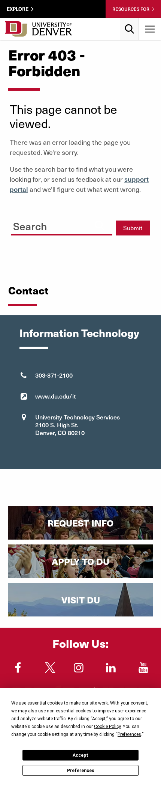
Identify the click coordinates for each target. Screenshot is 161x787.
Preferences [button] (129, 734)
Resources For (130, 9)
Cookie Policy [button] (107, 726)
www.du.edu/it (55, 396)
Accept (80, 755)
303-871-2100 (54, 375)
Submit (132, 228)
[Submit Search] (99, 225)
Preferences (80, 770)
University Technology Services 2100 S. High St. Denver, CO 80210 (77, 425)
